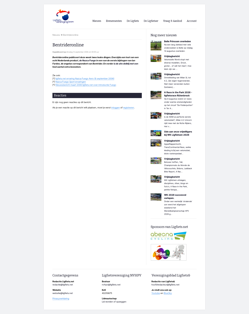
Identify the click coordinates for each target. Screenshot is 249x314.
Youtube (155, 293)
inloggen (115, 107)
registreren (128, 107)
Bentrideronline (70, 35)
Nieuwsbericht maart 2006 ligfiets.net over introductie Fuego (85, 85)
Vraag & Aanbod (172, 21)
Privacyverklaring (60, 298)
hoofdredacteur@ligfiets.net (165, 284)
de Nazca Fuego (87, 60)
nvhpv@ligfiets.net (111, 284)
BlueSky (168, 293)
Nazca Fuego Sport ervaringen (70, 81)
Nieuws (56, 35)
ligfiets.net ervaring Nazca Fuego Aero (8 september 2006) (84, 78)
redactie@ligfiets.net (62, 284)
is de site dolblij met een (126, 63)
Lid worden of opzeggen (114, 301)
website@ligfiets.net (62, 293)
